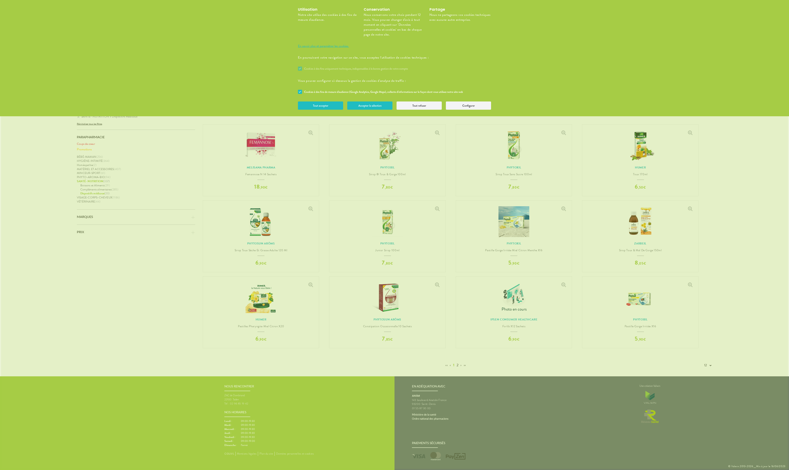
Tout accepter (320, 106)
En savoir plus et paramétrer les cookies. (323, 46)
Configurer (468, 106)
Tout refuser (419, 106)
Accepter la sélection (370, 106)
